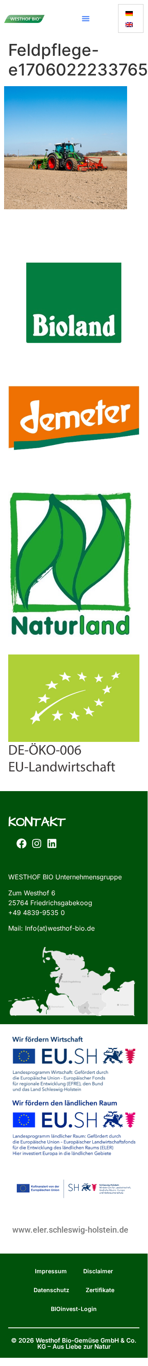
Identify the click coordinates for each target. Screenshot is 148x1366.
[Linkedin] (52, 843)
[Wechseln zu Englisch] (129, 24)
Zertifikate (100, 1289)
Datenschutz (51, 1289)
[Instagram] (36, 843)
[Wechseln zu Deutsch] (129, 12)
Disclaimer (98, 1271)
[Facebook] (21, 843)
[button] (86, 18)
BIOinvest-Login (74, 1308)
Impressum (51, 1271)
